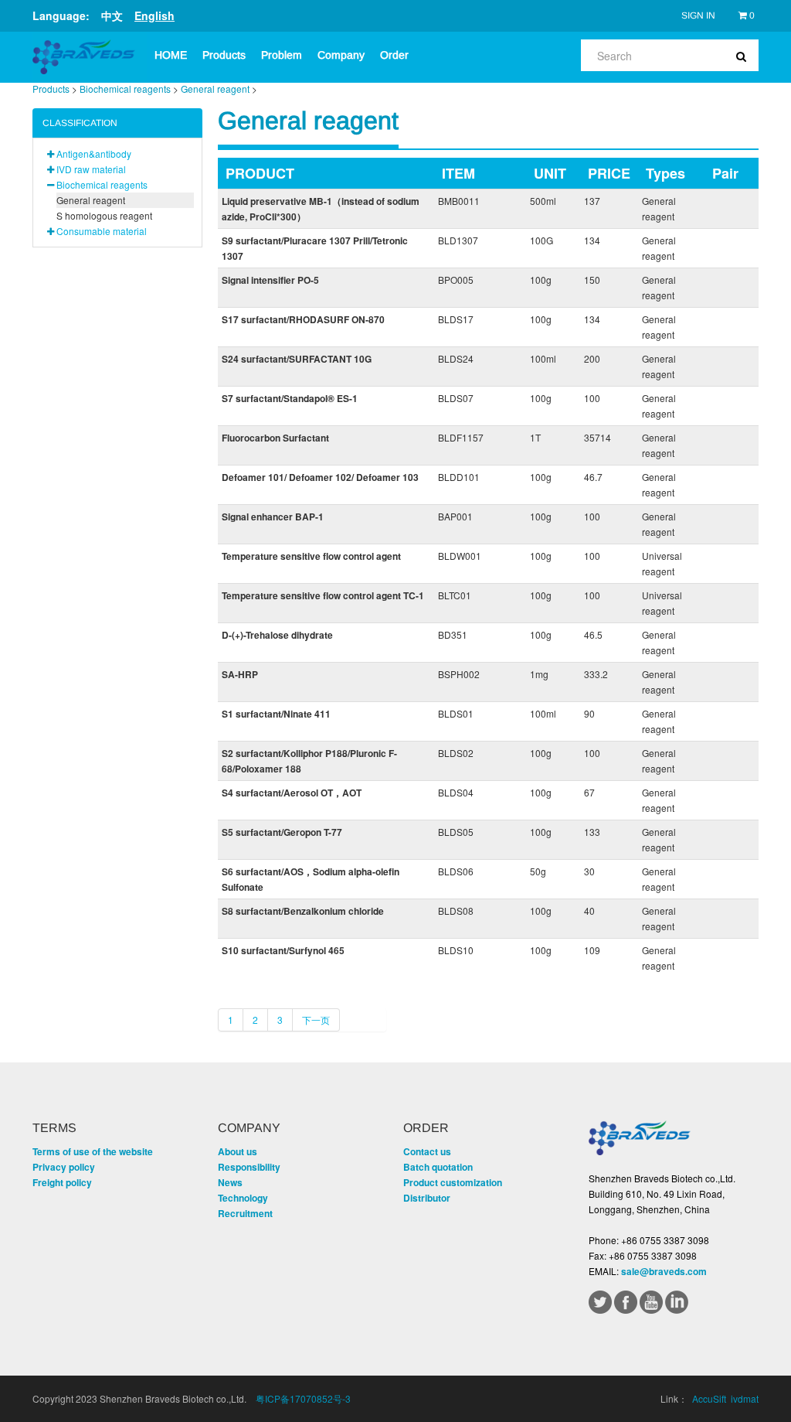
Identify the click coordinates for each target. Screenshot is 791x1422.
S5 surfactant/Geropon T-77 (282, 832)
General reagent (215, 88)
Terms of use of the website (92, 1151)
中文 (112, 15)
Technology (243, 1198)
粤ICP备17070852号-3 (303, 1398)
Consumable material (101, 230)
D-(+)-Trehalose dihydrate (277, 635)
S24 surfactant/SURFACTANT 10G (297, 359)
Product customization (452, 1182)
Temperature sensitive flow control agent (311, 556)
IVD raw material (91, 169)
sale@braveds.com (664, 1271)
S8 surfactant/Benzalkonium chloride (303, 911)
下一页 (316, 1019)
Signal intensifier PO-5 (270, 280)
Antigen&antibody (93, 153)
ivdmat (745, 1398)
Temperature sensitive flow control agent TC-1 (323, 595)
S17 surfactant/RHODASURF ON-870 (303, 319)
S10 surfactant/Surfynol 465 (283, 950)
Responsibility (249, 1167)
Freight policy (62, 1182)
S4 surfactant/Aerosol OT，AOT (292, 793)
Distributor (426, 1198)
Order (394, 55)
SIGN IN (698, 15)
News (230, 1182)
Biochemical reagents (125, 88)
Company (341, 55)
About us (237, 1151)
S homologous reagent (104, 215)
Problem (281, 55)
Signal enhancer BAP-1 (273, 516)
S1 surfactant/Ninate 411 (276, 714)
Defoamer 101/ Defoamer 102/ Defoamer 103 (320, 477)
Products (224, 55)
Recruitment (245, 1213)
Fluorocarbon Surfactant (275, 438)
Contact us (427, 1151)
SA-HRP (240, 674)
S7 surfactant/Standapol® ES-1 (290, 398)
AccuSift (709, 1398)
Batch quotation (438, 1167)
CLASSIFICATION (79, 123)
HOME (170, 55)
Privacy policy (63, 1167)
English (154, 15)
